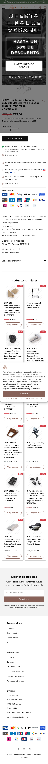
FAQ (8, 642)
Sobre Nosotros (13, 633)
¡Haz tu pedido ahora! (24, 65)
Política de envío (13, 667)
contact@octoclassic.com (17, 717)
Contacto (10, 657)
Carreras (10, 662)
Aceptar (24, 394)
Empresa (11, 691)
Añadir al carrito (15, 139)
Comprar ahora (14, 623)
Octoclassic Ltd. (19, 755)
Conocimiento (12, 638)
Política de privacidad (14, 398)
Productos (11, 628)
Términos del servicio (34, 398)
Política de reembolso (15, 671)
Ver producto (12, 324)
